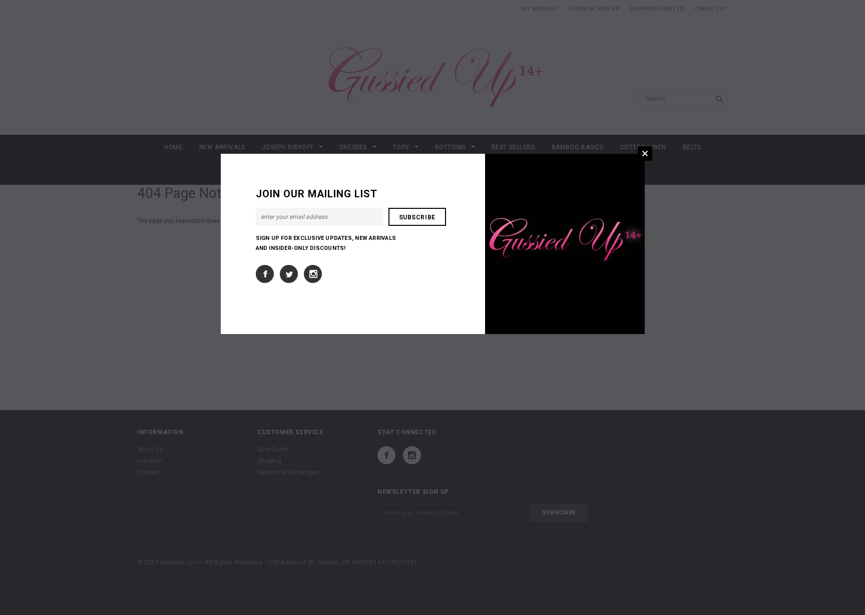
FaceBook (265, 274)
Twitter (289, 274)
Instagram (313, 274)
